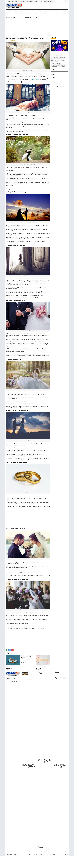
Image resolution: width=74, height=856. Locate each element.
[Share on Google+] (13, 650)
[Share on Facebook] (8, 650)
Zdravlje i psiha (48, 10)
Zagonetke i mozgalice (20, 13)
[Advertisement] (37, 27)
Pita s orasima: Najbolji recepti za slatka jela (47, 673)
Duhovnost (56, 10)
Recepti (63, 13)
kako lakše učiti (61, 57)
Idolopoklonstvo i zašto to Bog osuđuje (31, 673)
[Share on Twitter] (10, 650)
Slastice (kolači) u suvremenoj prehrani (63, 673)
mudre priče (62, 58)
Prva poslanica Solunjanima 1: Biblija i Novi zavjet (31, 765)
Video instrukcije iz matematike (47, 1)
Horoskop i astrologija (56, 55)
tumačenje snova (54, 66)
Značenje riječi (40, 10)
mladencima (41, 73)
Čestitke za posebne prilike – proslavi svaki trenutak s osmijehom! (27, 660)
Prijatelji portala (30, 1)
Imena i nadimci (54, 57)
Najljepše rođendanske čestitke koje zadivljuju (46, 848)
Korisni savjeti (32, 10)
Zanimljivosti (23, 10)
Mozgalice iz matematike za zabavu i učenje (63, 677)
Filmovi (15, 10)
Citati (45, 13)
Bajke (50, 13)
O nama (8, 1)
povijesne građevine (55, 64)
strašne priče (63, 64)
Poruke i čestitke (55, 61)
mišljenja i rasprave (55, 58)
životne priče (62, 66)
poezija (63, 60)
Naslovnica (9, 10)
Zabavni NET (10, 854)
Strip (36, 13)
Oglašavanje (22, 1)
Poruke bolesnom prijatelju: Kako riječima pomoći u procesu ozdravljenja (43, 667)
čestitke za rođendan (35, 79)
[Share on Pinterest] (12, 650)
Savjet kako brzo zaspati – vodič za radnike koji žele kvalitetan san (11, 667)
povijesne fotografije (55, 63)
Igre (40, 13)
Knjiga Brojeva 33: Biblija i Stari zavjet (32, 677)
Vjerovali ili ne (57, 13)
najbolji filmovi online (55, 60)
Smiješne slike (29, 13)
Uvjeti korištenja (15, 1)
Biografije (64, 10)
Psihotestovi (10, 13)
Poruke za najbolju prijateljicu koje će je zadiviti (47, 760)
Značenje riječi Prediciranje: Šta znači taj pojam (63, 765)
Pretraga (66, 1)
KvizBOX (37, 1)
